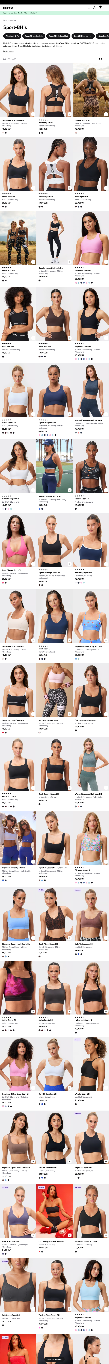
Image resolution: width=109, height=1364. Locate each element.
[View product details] (18, 125)
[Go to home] (8, 8)
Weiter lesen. (8, 51)
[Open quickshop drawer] (33, 114)
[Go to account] (94, 7)
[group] (18, 90)
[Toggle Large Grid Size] (105, 59)
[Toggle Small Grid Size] (100, 59)
